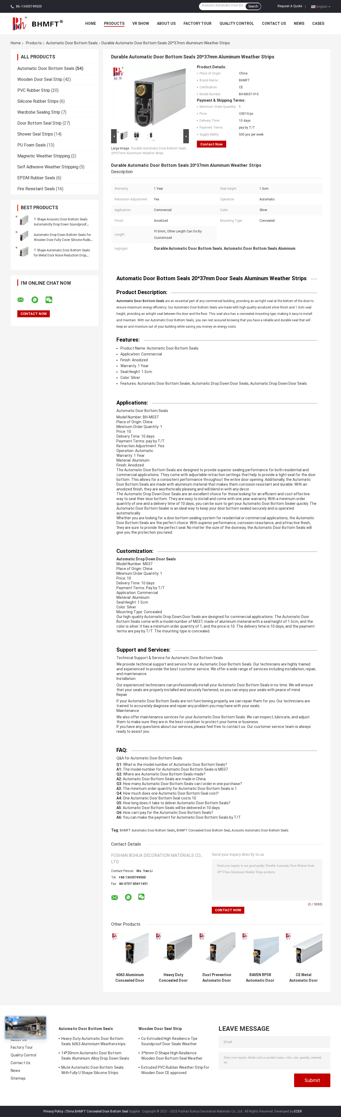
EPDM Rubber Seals (36, 177)
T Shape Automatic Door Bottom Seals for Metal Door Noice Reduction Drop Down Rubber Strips (62, 255)
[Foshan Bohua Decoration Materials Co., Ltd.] (40, 23)
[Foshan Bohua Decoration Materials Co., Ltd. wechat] (52, 300)
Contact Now (211, 144)
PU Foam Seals (31, 145)
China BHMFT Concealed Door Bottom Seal (97, 1111)
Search (253, 6)
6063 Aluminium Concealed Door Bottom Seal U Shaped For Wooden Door (129, 978)
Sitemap (18, 1078)
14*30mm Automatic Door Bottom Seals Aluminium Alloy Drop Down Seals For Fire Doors (95, 1056)
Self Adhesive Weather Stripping (47, 166)
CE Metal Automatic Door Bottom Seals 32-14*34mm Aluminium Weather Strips (303, 978)
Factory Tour (198, 23)
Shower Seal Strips (35, 134)
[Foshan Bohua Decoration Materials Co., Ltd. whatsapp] (38, 300)
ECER (298, 1111)
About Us (166, 23)
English (321, 6)
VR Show (140, 23)
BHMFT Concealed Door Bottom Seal (203, 830)
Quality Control (237, 23)
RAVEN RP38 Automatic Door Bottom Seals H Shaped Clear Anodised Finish (260, 978)
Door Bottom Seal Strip (39, 123)
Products (114, 23)
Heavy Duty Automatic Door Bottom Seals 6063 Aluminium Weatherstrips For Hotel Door (93, 1042)
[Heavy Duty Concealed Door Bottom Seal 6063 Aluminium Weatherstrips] (173, 951)
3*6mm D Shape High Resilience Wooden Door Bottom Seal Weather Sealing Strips (171, 1056)
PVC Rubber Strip (33, 90)
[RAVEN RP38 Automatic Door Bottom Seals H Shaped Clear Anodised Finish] (260, 951)
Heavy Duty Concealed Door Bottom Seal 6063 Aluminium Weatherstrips (173, 978)
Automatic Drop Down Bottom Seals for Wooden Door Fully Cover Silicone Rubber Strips (63, 240)
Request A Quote (290, 6)
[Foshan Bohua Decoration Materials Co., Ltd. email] (24, 300)
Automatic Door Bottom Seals (72, 43)
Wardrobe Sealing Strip (38, 112)
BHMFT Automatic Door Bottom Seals (147, 830)
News (299, 23)
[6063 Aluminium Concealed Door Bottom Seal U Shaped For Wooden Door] (130, 951)
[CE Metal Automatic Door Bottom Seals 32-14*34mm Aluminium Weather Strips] (303, 951)
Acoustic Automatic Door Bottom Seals (260, 830)
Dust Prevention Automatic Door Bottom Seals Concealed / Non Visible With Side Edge (217, 978)
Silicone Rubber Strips (38, 101)
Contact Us (274, 23)
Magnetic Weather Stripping (43, 156)
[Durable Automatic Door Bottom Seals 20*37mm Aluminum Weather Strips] (148, 96)
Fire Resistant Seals (36, 188)
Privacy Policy (53, 1111)
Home (90, 23)
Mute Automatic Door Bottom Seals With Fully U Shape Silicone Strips (92, 1070)
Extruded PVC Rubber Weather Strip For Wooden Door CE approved (175, 1070)
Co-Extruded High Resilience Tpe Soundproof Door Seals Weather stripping (169, 1042)
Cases (318, 23)
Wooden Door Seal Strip (39, 79)
